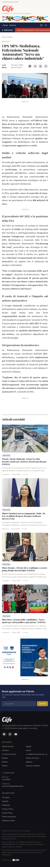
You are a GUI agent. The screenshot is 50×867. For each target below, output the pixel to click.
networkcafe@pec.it (36, 844)
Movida (5, 758)
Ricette (5, 766)
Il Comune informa (9, 754)
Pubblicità (6, 805)
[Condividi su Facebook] (30, 66)
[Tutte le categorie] (41, 25)
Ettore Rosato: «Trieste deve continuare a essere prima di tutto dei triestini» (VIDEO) (24, 569)
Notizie (13, 25)
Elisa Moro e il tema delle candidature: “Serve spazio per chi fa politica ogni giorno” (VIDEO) (23, 621)
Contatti (5, 801)
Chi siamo (6, 797)
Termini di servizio (9, 817)
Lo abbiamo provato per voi (36, 754)
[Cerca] (46, 25)
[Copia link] (46, 66)
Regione (29, 762)
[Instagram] (10, 734)
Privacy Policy (7, 809)
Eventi (28, 750)
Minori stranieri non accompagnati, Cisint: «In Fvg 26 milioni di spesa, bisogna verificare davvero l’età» (23, 516)
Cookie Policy (7, 813)
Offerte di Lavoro (32, 758)
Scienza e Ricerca (33, 766)
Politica (9, 37)
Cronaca (5, 750)
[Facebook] (4, 734)
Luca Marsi (4, 66)
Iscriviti (42, 704)
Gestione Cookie (8, 820)
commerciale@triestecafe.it (12, 786)
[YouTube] (16, 734)
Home (5, 25)
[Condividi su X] (35, 66)
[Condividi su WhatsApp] (40, 66)
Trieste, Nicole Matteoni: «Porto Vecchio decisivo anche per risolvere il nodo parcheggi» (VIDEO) (24, 462)
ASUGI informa (7, 746)
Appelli (28, 746)
